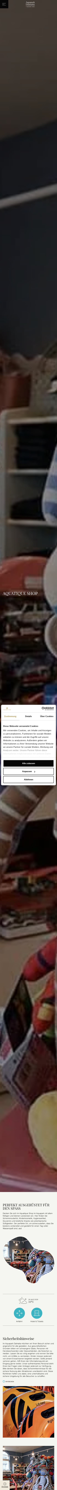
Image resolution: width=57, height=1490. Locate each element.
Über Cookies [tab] (46, 716)
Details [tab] (28, 716)
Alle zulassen (28, 763)
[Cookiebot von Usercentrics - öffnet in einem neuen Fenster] (42, 708)
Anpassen (27, 771)
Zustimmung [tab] (10, 716)
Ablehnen (28, 779)
